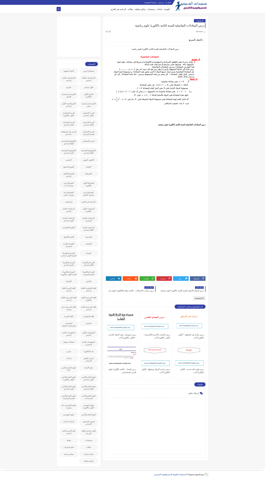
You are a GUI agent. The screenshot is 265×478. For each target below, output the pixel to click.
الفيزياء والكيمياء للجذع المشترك (88, 273)
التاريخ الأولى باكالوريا (88, 95)
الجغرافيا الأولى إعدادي (68, 174)
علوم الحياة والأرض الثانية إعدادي (69, 387)
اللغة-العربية (68, 316)
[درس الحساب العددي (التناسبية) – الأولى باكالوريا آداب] (155, 322)
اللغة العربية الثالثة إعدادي (68, 289)
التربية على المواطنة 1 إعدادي (68, 132)
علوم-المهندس (68, 414)
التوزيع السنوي (68, 166)
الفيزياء (88, 253)
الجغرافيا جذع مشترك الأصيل (88, 193)
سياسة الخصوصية (150, 2)
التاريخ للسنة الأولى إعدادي (69, 104)
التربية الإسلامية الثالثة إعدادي (89, 123)
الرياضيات (199, 20)
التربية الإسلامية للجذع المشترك (89, 132)
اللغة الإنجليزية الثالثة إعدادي (88, 289)
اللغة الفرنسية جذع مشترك (69, 308)
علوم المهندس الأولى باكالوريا (88, 406)
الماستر (89, 323)
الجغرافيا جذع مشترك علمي (69, 193)
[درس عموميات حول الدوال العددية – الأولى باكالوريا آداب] (121, 322)
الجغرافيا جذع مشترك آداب (69, 184)
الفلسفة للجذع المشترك (68, 244)
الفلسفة (89, 243)
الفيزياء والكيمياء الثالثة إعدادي (88, 263)
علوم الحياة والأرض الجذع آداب (89, 397)
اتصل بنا (168, 2)
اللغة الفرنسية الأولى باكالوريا (88, 298)
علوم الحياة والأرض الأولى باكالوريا (69, 378)
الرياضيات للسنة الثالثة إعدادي (89, 228)
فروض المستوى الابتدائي (89, 422)
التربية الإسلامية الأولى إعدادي (89, 114)
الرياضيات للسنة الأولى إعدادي (69, 219)
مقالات (130, 9)
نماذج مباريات (89, 454)
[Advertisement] (77, 36)
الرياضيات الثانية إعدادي (69, 209)
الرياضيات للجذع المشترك (89, 219)
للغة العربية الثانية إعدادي (68, 432)
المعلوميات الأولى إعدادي (88, 333)
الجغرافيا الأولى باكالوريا (88, 184)
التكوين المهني (88, 160)
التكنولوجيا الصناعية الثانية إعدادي (68, 151)
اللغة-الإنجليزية (88, 316)
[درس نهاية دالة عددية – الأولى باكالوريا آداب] (189, 357)
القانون (88, 281)
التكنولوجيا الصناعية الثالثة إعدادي (68, 142)
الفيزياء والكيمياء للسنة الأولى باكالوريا (68, 273)
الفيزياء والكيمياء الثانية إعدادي (69, 263)
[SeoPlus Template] (206, 474)
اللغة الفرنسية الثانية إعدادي (88, 308)
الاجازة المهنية (68, 71)
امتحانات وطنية (68, 342)
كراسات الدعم (68, 421)
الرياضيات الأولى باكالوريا (89, 209)
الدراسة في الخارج (118, 9)
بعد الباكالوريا (89, 351)
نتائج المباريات (68, 447)
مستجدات (151, 9)
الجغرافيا (88, 173)
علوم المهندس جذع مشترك (69, 406)
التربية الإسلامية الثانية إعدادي (69, 123)
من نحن (161, 2)
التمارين (69, 160)
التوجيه (167, 9)
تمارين (68, 351)
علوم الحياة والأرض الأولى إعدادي (89, 378)
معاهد (69, 440)
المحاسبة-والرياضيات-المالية (69, 324)
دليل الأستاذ (88, 367)
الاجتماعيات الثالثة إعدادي (88, 79)
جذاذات (159, 9)
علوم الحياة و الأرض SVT (68, 368)
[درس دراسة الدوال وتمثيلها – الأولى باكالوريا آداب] (155, 357)
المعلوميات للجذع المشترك (88, 343)
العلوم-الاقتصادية (69, 227)
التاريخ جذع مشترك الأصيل (69, 95)
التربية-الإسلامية (89, 141)
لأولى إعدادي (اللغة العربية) (89, 432)
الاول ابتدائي (88, 87)
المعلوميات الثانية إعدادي (68, 333)
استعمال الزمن (88, 71)
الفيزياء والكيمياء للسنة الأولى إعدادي (68, 254)
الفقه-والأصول (68, 237)
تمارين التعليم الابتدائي (89, 359)
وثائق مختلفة (140, 9)
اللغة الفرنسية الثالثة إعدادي (68, 298)
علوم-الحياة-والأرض (88, 414)
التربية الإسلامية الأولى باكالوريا (69, 114)
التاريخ (68, 87)
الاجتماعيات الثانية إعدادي (68, 79)
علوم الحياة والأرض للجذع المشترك (69, 397)
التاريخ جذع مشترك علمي (88, 104)
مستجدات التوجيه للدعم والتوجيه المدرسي (170, 474)
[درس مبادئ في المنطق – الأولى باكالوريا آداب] (189, 322)
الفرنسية (88, 237)
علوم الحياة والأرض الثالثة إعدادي (89, 387)
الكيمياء (69, 281)
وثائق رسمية (68, 454)
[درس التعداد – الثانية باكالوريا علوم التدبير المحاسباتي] (121, 357)
